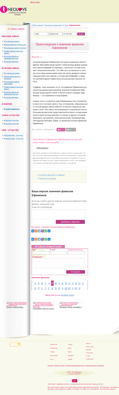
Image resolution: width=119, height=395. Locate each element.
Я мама (70, 344)
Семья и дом (90, 346)
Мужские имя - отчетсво (13, 139)
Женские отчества (11, 120)
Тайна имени (54, 355)
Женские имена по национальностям (11, 57)
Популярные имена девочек (15, 48)
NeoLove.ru (78, 372)
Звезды (70, 359)
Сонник (52, 352)
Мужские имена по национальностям (11, 93)
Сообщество (53, 348)
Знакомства (53, 344)
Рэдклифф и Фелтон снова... (44, 308)
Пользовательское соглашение (94, 365)
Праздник (70, 355)
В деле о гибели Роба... (15, 307)
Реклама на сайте (59, 365)
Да (62, 130)
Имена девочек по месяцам (15, 45)
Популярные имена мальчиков (11, 83)
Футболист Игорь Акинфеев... (71, 307)
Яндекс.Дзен (67, 295)
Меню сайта (35, 2)
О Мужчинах (89, 359)
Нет (72, 130)
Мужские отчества (11, 124)
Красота (88, 343)
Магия (69, 352)
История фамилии (12, 109)
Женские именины (11, 62)
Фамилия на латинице (47, 178)
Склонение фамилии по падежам (51, 175)
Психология (89, 352)
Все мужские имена (12, 73)
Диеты (70, 348)
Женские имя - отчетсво (13, 135)
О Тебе (88, 356)
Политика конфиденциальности (75, 365)
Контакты (50, 365)
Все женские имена (11, 41)
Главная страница (17, 29)
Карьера (88, 349)
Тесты (52, 359)
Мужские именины (11, 97)
